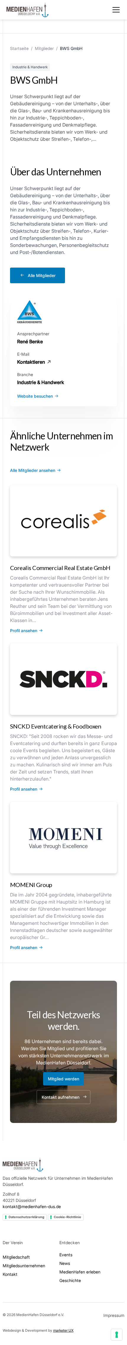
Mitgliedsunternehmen (24, 1265)
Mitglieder (44, 48)
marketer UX (63, 1330)
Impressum (113, 1315)
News (64, 1263)
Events (65, 1254)
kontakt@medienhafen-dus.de (32, 1206)
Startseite (19, 48)
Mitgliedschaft (16, 1257)
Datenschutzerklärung (26, 1217)
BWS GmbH (71, 48)
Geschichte (70, 1280)
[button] (115, 10)
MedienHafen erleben (79, 1271)
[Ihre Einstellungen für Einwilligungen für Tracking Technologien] (116, 1334)
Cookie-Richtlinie (67, 1217)
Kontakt (10, 1274)
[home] (27, 9)
